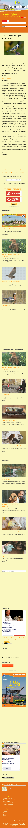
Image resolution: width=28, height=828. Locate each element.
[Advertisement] (14, 332)
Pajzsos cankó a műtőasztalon (10, 556)
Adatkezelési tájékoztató (6, 806)
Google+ (5, 814)
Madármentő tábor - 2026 (8, 229)
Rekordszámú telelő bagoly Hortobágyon (12, 281)
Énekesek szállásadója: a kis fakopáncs (12, 446)
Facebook (5, 811)
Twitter (4, 815)
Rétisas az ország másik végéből (10, 532)
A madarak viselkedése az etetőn (10, 420)
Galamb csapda (6, 394)
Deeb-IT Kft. (14, 825)
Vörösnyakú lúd (6, 305)
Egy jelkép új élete (6, 479)
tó (11, 806)
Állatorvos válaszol (8, 29)
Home (3, 29)
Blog (4, 812)
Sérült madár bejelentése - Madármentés (16, 786)
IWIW (4, 817)
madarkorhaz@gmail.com (11, 802)
